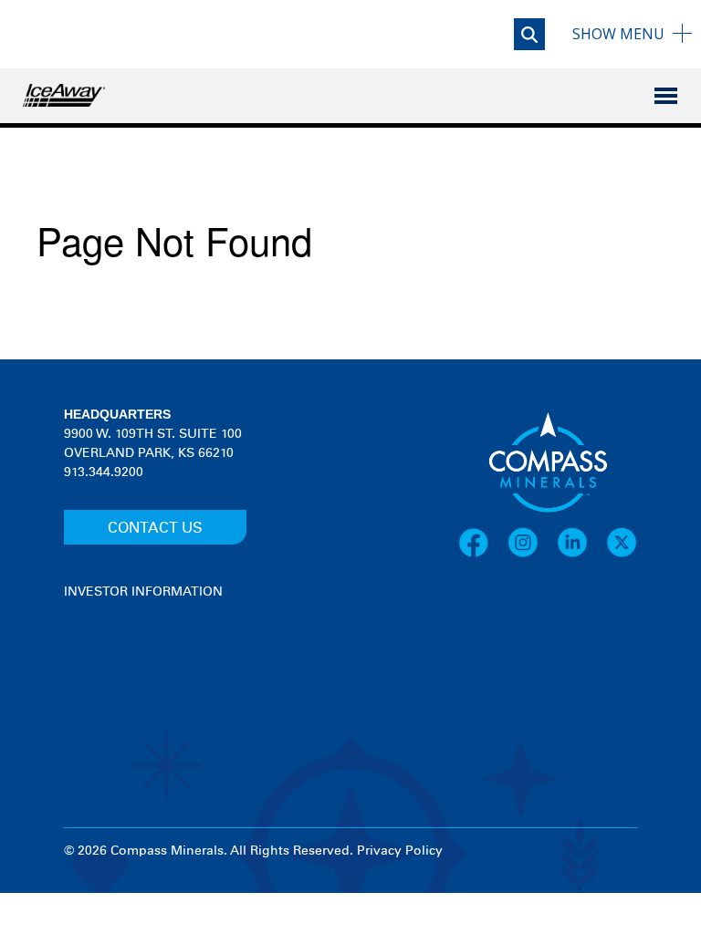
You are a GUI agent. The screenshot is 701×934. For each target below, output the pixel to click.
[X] (621, 542)
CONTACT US (155, 528)
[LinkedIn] (581, 542)
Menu (618, 34)
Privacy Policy (400, 851)
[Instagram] (532, 542)
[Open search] (529, 34)
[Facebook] (482, 542)
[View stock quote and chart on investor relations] (148, 670)
